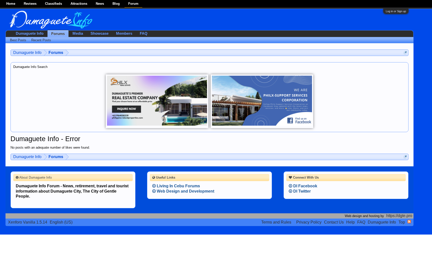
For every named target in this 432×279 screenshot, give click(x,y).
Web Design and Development (185, 191)
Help (350, 222)
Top (401, 222)
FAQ (144, 33)
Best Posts (18, 40)
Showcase (99, 33)
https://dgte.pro (399, 216)
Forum (133, 3)
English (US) (61, 222)
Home (10, 3)
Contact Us (334, 222)
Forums (58, 34)
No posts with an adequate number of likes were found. (50, 147)
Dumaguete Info (30, 33)
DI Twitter (301, 191)
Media (77, 33)
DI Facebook (304, 186)
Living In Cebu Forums (178, 186)
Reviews (30, 3)
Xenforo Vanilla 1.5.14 (27, 222)
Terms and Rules (276, 222)
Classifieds (53, 3)
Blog (116, 3)
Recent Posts (41, 40)
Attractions (78, 3)
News (100, 3)
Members (124, 33)
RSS (409, 221)
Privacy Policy (309, 222)
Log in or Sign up (396, 11)
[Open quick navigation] (405, 52)
